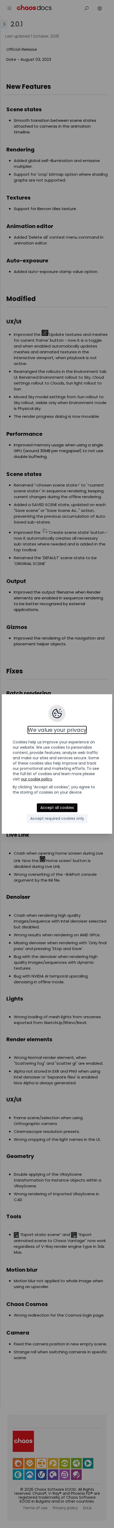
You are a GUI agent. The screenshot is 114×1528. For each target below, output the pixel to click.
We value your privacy (57, 730)
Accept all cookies (57, 807)
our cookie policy (36, 779)
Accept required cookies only (57, 818)
